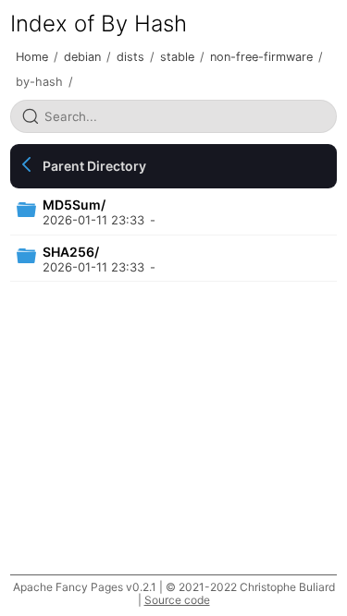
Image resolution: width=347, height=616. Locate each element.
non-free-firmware (261, 57)
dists (130, 57)
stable (177, 57)
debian (82, 57)
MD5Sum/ (74, 204)
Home (32, 57)
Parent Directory (94, 166)
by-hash (39, 82)
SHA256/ (71, 252)
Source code (177, 600)
